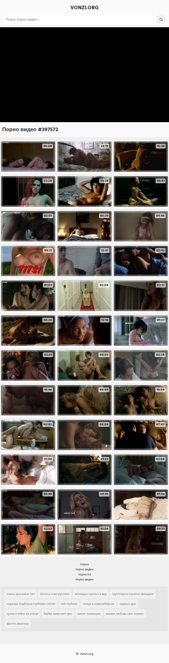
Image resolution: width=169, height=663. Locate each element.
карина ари (128, 603)
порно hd (84, 574)
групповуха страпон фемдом (132, 593)
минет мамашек (88, 613)
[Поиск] (161, 19)
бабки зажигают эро (58, 613)
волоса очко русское (54, 593)
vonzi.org (84, 7)
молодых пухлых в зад (91, 593)
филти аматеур (18, 623)
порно (84, 564)
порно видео (84, 569)
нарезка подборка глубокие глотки (31, 603)
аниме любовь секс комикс (125, 613)
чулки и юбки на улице (22, 613)
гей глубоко (69, 603)
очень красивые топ (21, 593)
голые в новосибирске (98, 603)
